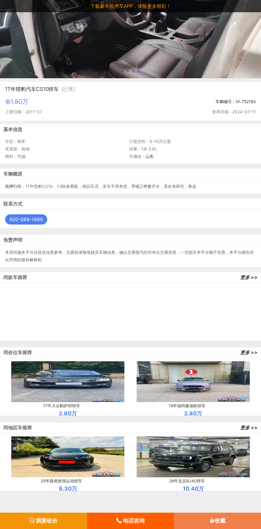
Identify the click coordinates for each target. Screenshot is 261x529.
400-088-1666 (26, 219)
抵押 (9, 186)
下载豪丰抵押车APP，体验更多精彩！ (130, 6)
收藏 (220, 520)
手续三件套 (141, 186)
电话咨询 (133, 520)
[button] (122, 71)
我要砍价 (46, 520)
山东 (149, 156)
